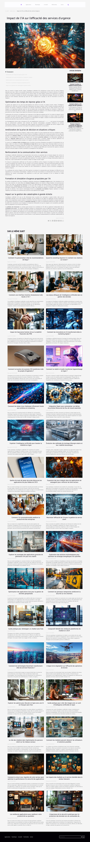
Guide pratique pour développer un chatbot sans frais (25, 629)
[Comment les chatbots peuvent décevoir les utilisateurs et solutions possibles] (64, 726)
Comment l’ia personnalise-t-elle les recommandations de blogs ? (25, 259)
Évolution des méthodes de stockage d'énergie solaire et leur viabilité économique (64, 444)
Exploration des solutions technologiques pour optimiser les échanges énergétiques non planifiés (64, 555)
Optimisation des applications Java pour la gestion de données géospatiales (25, 593)
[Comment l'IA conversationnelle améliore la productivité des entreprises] (26, 504)
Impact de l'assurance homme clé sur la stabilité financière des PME (25, 333)
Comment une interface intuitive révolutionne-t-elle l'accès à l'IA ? (26, 296)
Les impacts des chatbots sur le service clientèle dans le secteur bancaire (64, 778)
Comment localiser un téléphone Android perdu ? (75, 84)
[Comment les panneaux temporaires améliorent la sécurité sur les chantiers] (64, 578)
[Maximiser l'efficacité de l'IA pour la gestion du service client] (64, 504)
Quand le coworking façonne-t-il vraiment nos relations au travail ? (64, 259)
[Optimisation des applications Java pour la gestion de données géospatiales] (26, 578)
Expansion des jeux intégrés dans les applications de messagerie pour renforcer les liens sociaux (64, 481)
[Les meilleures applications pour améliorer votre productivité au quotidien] (26, 801)
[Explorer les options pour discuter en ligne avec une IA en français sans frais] (26, 689)
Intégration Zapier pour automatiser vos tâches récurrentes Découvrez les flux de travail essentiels (64, 407)
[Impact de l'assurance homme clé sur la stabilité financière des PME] (26, 319)
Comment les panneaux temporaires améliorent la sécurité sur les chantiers (64, 593)
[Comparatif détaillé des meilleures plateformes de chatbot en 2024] (64, 615)
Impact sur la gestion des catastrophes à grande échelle (18, 85)
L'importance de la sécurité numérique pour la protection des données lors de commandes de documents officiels (64, 816)
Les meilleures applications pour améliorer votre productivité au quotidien (26, 815)
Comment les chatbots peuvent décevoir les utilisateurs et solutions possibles (64, 741)
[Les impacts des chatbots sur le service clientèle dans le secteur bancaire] (64, 764)
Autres (62, 4)
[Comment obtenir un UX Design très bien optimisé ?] (75, 97)
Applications (28, 4)
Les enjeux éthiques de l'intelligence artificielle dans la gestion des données (64, 296)
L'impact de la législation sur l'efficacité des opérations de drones (64, 667)
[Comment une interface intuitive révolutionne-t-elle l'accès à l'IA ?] (26, 281)
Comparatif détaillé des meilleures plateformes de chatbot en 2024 (64, 630)
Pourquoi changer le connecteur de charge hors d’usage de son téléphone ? (75, 125)
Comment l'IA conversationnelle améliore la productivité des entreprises (26, 518)
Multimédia (54, 4)
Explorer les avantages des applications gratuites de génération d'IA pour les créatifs (26, 555)
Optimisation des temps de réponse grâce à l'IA (16, 74)
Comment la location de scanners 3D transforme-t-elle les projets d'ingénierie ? (25, 370)
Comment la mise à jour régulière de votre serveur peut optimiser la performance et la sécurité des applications (26, 778)
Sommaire (10, 72)
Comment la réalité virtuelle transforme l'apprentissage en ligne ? (64, 370)
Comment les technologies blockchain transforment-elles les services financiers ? (26, 667)
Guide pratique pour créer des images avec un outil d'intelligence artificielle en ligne (64, 704)
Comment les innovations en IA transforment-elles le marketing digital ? (64, 333)
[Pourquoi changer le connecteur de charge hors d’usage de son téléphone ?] (75, 117)
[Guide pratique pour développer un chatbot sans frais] (26, 615)
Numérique (37, 4)
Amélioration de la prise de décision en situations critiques (19, 77)
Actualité (46, 4)
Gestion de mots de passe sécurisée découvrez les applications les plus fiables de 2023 (26, 481)
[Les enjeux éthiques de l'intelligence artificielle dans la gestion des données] (64, 281)
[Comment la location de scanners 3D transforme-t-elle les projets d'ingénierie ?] (26, 356)
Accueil (7, 11)
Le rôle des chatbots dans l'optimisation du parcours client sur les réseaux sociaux (26, 741)
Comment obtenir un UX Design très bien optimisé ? (75, 104)
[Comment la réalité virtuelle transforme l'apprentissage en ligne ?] (64, 356)
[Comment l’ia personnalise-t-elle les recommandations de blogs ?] (26, 244)
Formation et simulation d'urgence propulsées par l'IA (18, 82)
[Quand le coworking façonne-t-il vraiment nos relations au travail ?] (64, 244)
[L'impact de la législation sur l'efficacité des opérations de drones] (64, 652)
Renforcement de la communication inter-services (17, 80)
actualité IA (47, 121)
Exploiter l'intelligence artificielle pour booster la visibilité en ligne (26, 444)
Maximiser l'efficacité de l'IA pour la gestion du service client (64, 518)
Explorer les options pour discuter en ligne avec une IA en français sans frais (26, 704)
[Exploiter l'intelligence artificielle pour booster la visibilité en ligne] (26, 430)
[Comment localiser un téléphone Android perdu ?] (75, 78)
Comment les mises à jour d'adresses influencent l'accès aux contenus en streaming (26, 407)
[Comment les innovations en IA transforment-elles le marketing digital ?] (64, 319)
